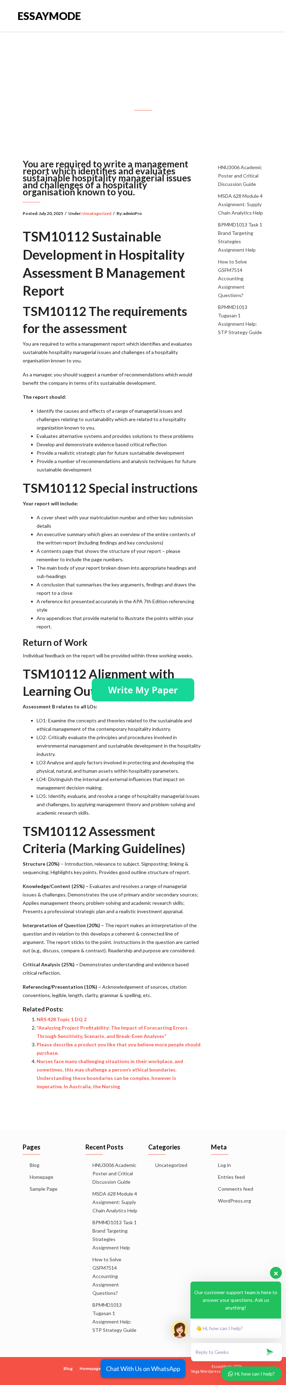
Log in (224, 1165)
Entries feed (231, 1177)
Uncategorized (96, 213)
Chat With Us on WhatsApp (143, 1368)
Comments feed (235, 1189)
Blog (34, 1165)
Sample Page (44, 1189)
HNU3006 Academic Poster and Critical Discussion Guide (240, 175)
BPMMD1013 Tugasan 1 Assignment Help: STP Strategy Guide (240, 319)
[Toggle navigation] (261, 15)
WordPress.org (234, 1201)
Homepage (41, 1177)
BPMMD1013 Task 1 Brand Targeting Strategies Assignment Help (240, 237)
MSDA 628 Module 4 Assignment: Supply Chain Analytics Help (240, 204)
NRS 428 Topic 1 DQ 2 (61, 1019)
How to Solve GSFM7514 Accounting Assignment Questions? (232, 278)
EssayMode (49, 15)
